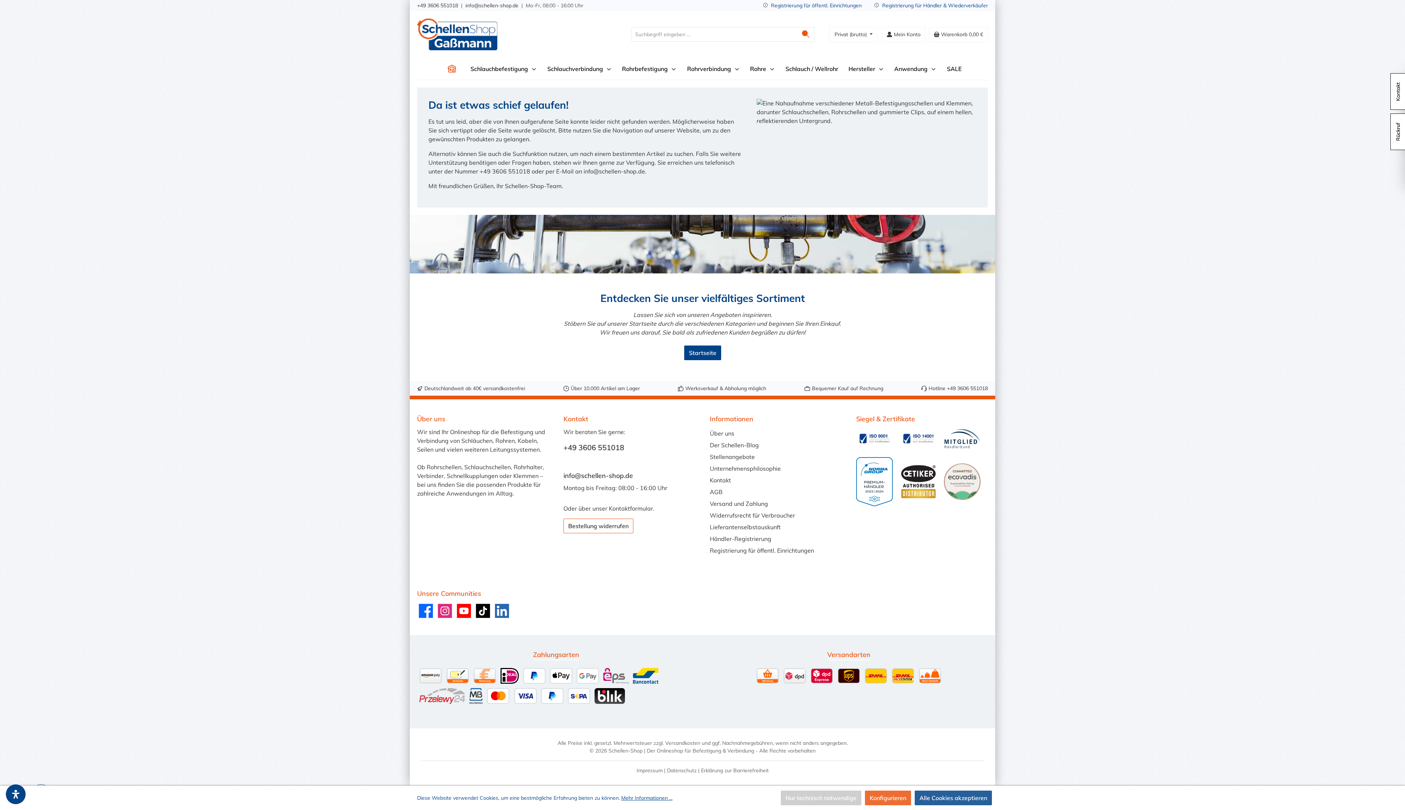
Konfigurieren (888, 798)
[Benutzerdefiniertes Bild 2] (918, 438)
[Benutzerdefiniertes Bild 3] (962, 439)
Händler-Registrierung (740, 538)
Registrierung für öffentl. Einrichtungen (816, 5)
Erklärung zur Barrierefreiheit (735, 770)
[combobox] (715, 34)
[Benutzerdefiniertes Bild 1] (874, 438)
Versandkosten (682, 743)
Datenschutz (682, 770)
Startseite (702, 353)
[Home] (452, 69)
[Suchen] (805, 34)
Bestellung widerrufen (598, 526)
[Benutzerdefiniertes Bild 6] (962, 481)
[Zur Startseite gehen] (457, 34)
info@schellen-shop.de (491, 5)
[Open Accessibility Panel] (15, 794)
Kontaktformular (631, 508)
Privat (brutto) (851, 34)
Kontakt (720, 480)
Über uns (722, 433)
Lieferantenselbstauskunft (745, 527)
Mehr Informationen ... (646, 798)
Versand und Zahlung (739, 503)
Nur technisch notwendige (821, 798)
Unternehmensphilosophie (745, 468)
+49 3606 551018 (437, 5)
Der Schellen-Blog (734, 445)
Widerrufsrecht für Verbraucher (752, 515)
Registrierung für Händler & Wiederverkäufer (935, 5)
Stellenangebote (732, 456)
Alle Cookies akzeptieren (953, 798)
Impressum (650, 770)
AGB (716, 492)
